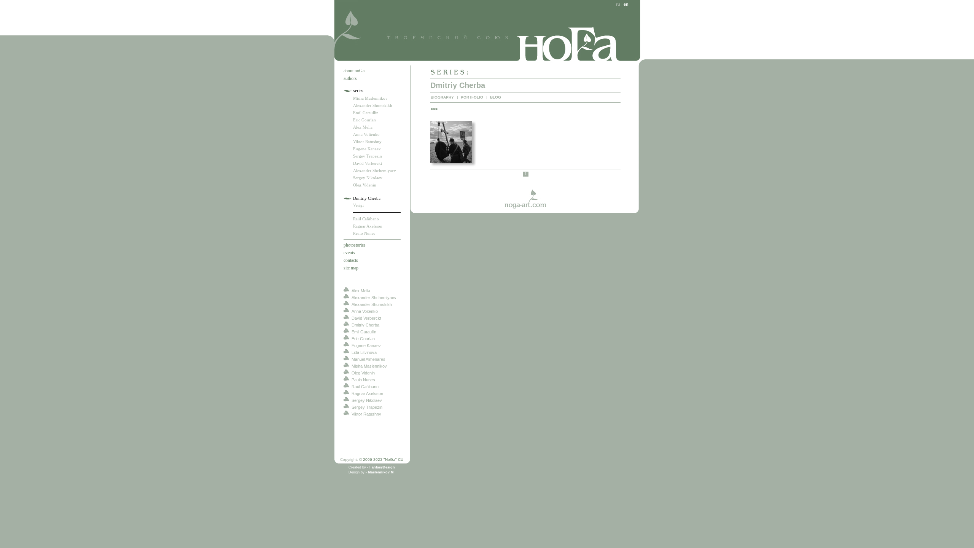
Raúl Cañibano (366, 219)
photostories (355, 245)
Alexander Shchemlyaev (374, 170)
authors (350, 78)
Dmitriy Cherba (366, 198)
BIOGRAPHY (442, 97)
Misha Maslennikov (370, 98)
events (349, 252)
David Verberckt (367, 163)
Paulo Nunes (364, 233)
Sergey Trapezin (367, 156)
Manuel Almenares (368, 359)
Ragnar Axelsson (367, 226)
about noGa (354, 70)
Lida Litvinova (364, 352)
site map (351, 268)
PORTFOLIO (472, 97)
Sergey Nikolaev (367, 177)
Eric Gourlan (364, 120)
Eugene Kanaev (367, 149)
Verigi (358, 205)
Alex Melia (362, 127)
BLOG (495, 97)
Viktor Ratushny (367, 141)
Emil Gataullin (366, 112)
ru (618, 4)
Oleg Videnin (364, 185)
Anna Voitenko (366, 134)
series (358, 90)
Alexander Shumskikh (372, 105)
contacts (351, 260)
